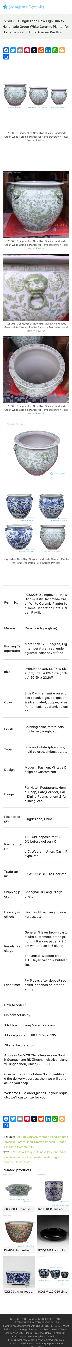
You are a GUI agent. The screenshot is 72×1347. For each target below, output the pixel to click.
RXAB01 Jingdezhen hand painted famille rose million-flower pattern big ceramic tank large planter (18, 1250)
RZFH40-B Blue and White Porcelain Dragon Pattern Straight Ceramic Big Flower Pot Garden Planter (53, 1209)
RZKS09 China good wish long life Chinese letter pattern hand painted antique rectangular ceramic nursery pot (18, 1291)
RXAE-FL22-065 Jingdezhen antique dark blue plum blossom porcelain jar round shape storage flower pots (53, 1291)
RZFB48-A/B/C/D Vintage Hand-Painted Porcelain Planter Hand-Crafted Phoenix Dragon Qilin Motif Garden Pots (35, 1142)
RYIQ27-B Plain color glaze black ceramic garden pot (53, 1250)
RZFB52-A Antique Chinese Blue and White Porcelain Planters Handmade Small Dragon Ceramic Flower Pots (35, 1157)
